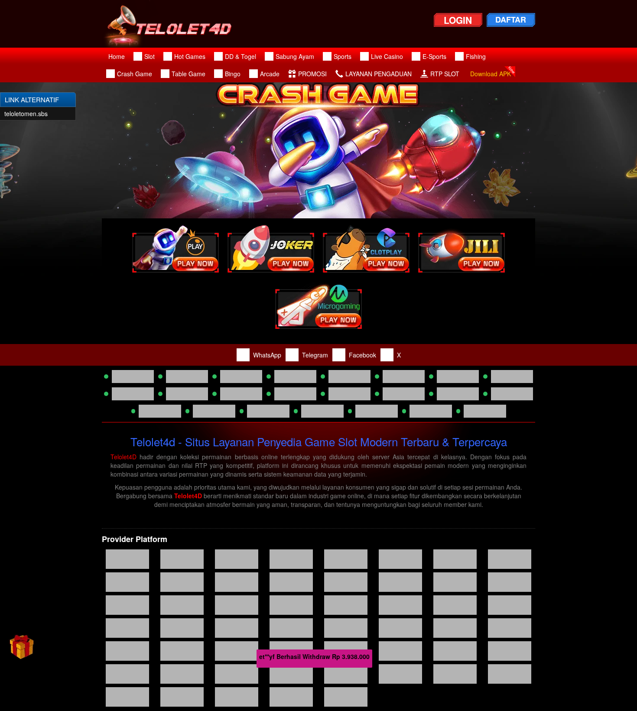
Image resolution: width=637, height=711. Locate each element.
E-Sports (434, 56)
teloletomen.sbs (26, 113)
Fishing (476, 56)
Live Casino (387, 56)
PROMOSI (312, 73)
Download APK (490, 73)
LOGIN (458, 19)
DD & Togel (240, 56)
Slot (149, 56)
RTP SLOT (444, 73)
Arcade (270, 73)
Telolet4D (123, 456)
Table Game (188, 73)
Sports (342, 56)
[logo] (174, 24)
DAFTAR (510, 19)
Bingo (232, 73)
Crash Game (134, 73)
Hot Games (189, 56)
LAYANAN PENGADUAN (378, 73)
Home (116, 56)
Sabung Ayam (295, 56)
